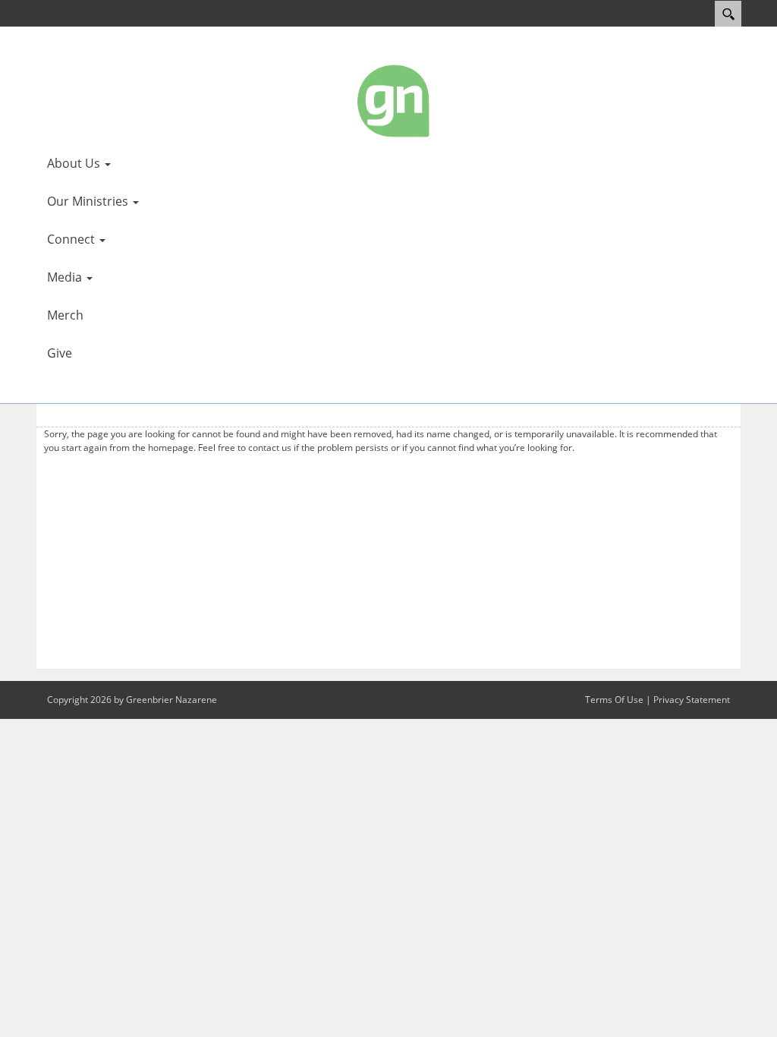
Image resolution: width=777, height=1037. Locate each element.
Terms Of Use (614, 699)
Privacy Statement (691, 699)
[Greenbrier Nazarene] (394, 100)
